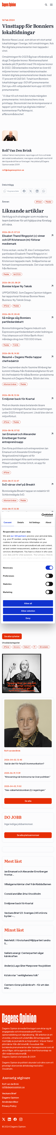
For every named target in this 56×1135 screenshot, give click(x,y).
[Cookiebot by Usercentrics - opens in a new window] (41, 515)
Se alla (28, 801)
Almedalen (43, 647)
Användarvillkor (10, 1101)
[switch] (49, 576)
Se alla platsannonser (28, 835)
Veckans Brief (9, 1093)
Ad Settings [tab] (34, 522)
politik (15, 345)
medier (48, 202)
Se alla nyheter (12, 636)
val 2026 (17, 274)
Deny (28, 618)
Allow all (28, 603)
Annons (16, 647)
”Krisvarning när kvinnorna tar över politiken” (27, 776)
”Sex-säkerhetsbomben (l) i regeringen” (25, 790)
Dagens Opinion (10, 1097)
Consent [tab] (7, 522)
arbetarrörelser (10, 384)
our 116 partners (18, 536)
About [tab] (48, 522)
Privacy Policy (9, 1106)
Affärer (39, 202)
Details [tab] (20, 522)
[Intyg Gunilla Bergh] (21, 673)
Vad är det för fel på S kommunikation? (24, 763)
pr (35, 647)
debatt (27, 647)
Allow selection (28, 611)
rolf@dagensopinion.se (13, 170)
